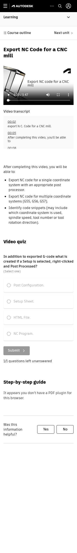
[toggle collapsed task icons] (52, 6)
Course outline (19, 32)
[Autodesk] (23, 6)
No (65, 429)
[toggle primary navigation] (7, 6)
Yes (46, 429)
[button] (38, 19)
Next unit (61, 32)
